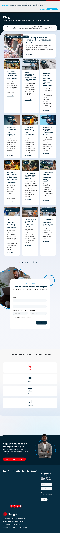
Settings (42, 9)
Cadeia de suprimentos (13, 27)
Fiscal (14, 28)
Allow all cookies (52, 9)
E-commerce (45, 117)
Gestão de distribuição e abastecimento (17, 36)
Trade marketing (23, 28)
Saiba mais (29, 54)
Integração (50, 27)
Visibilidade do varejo (35, 28)
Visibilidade (41, 27)
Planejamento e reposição (29, 27)
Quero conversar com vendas (14, 459)
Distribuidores (10, 117)
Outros (45, 28)
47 (37, 262)
